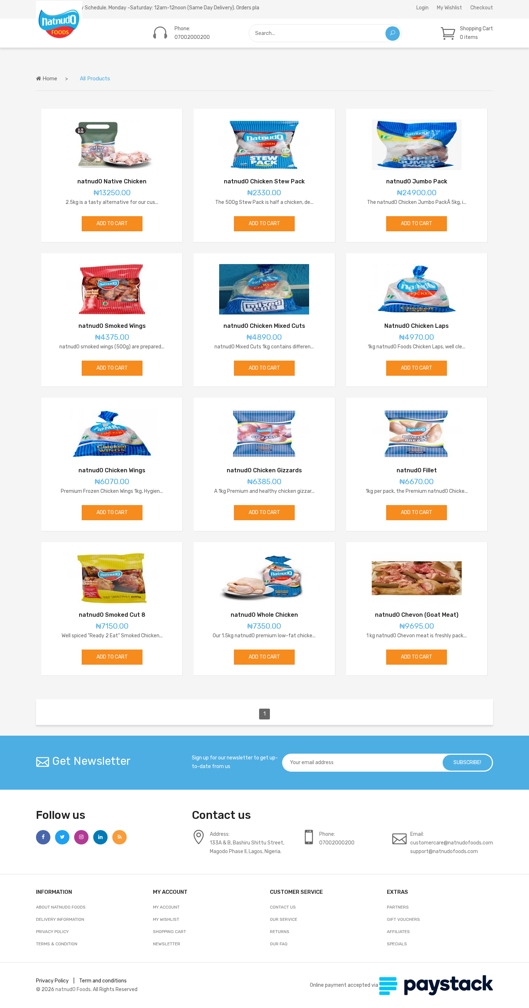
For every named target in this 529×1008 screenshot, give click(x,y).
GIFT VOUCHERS (403, 919)
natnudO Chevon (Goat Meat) (416, 614)
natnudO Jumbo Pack (416, 181)
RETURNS (279, 931)
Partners (398, 907)
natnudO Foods (73, 989)
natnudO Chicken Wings (111, 470)
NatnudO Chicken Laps (416, 325)
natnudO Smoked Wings (112, 325)
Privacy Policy (52, 931)
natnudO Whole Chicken (264, 614)
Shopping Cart (169, 931)
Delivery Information (60, 919)
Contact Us (283, 907)
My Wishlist (449, 8)
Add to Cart (112, 223)
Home (49, 78)
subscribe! (467, 762)
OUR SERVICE (283, 919)
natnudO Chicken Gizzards (264, 470)
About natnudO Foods (61, 907)
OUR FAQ (279, 943)
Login (422, 8)
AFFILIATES (398, 931)
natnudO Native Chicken (111, 181)
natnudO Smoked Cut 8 (112, 614)
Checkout (481, 8)
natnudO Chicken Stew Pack (264, 181)
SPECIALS (397, 943)
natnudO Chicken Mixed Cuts (264, 325)
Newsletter (166, 943)
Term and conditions (103, 981)
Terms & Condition (56, 943)
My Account (166, 907)
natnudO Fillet (417, 470)
